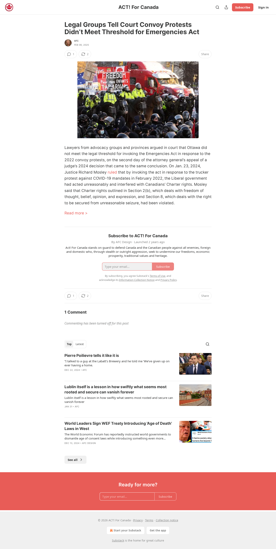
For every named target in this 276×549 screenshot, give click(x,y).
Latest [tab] (80, 344)
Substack (118, 540)
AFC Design (89, 443)
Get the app (158, 530)
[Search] (217, 7)
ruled (112, 172)
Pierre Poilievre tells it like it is (91, 355)
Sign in (263, 7)
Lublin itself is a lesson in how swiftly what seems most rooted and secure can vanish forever (115, 389)
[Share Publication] (226, 7)
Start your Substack (127, 530)
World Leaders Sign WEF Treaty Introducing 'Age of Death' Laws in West (118, 426)
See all (73, 460)
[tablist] (75, 344)
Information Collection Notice (137, 280)
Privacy (138, 520)
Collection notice (167, 520)
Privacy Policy (168, 280)
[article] (138, 365)
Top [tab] (69, 344)
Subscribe (242, 7)
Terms (149, 520)
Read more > (76, 213)
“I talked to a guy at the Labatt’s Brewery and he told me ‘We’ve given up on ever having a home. (117, 363)
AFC (76, 40)
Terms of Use (157, 276)
